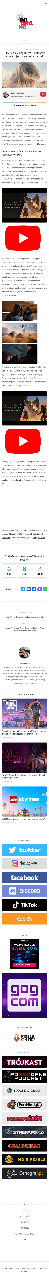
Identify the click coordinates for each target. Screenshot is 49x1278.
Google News (39, 538)
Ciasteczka (24, 1228)
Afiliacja (25, 1240)
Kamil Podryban (24, 664)
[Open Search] (46, 4)
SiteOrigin (24, 1271)
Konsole (25, 49)
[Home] (24, 32)
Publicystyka (37, 49)
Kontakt (24, 1222)
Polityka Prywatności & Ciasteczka (26, 1268)
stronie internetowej (12, 480)
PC (30, 49)
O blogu (24, 1210)
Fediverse (6, 538)
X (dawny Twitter (16, 534)
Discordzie (35, 534)
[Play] (23, 238)
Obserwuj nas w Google (26, 105)
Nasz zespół (24, 1216)
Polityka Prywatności (24, 1234)
